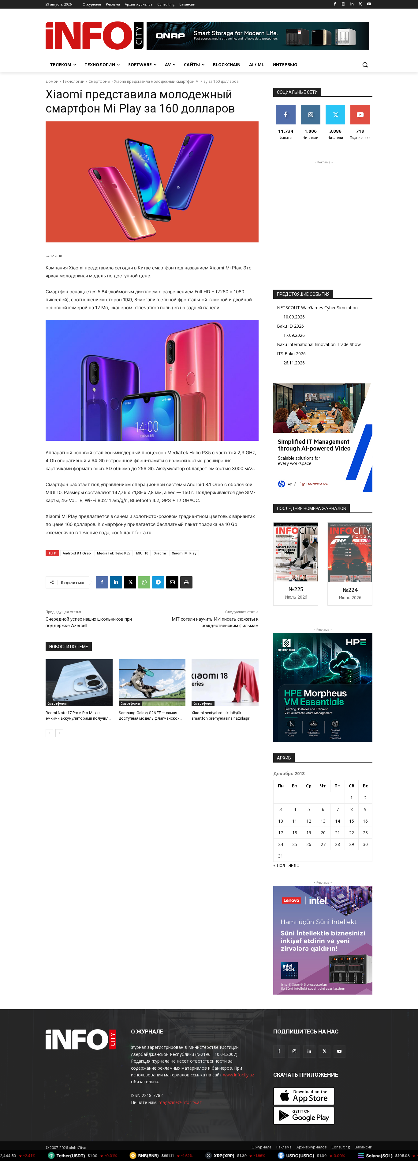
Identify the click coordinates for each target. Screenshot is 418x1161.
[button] (365, 64)
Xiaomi (160, 553)
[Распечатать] (186, 582)
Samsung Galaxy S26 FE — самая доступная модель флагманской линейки (149, 718)
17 (280, 833)
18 (294, 833)
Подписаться (361, 107)
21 (337, 833)
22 (351, 833)
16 (365, 821)
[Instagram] (343, 4)
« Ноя (279, 865)
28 (337, 844)
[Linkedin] (352, 4)
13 (323, 821)
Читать (310, 107)
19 (308, 833)
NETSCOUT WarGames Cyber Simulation (317, 307)
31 (280, 856)
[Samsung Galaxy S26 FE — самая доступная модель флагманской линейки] (152, 682)
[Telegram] (158, 582)
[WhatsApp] (144, 582)
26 (308, 844)
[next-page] (59, 733)
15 (351, 821)
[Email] (172, 582)
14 (337, 821)
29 (351, 844)
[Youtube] (368, 4)
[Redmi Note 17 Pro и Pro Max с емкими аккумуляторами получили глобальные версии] (79, 682)
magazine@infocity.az (180, 1102)
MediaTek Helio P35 (113, 553)
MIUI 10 (142, 553)
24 (280, 844)
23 (365, 833)
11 (294, 821)
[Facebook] (334, 4)
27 (323, 844)
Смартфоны (99, 81)
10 (280, 821)
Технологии (73, 81)
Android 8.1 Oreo (77, 553)
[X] (360, 4)
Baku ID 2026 (290, 326)
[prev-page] (49, 733)
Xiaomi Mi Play (184, 553)
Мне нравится (285, 109)
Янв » (294, 865)
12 (308, 821)
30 (365, 844)
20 (323, 833)
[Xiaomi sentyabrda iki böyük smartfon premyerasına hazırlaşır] (225, 682)
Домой (52, 81)
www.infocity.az (238, 1075)
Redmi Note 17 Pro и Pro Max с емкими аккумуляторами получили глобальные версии (78, 718)
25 (294, 844)
